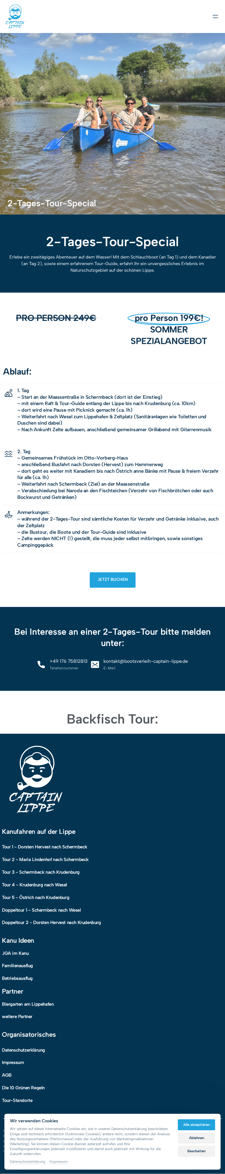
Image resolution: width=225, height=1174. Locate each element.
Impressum (59, 1161)
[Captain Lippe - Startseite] (15, 16)
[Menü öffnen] (217, 16)
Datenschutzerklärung (27, 1161)
